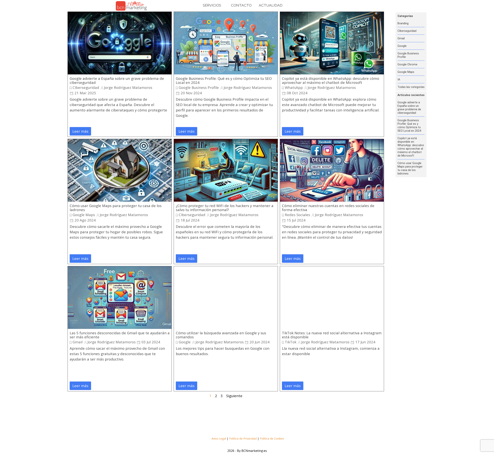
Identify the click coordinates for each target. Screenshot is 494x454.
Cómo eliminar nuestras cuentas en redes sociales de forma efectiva (328, 207)
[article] (120, 74)
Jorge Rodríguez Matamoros (128, 87)
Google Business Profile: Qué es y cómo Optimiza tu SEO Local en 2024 (224, 80)
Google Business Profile (199, 87)
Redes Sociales (297, 214)
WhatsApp (294, 87)
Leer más (80, 131)
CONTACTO (241, 5)
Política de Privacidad (243, 438)
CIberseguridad (86, 87)
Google (185, 341)
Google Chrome (407, 64)
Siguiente (234, 395)
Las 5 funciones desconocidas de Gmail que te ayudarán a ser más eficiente (120, 334)
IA (399, 79)
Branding (403, 23)
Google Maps (84, 214)
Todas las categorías (411, 87)
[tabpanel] (247, 438)
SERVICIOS (212, 5)
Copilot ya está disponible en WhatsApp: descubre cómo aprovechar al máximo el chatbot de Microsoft (330, 80)
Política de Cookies (272, 438)
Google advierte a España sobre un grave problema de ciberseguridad (117, 80)
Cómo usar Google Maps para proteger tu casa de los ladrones (116, 207)
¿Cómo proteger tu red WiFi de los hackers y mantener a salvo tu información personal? (224, 207)
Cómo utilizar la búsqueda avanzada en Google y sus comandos (221, 334)
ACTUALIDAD (271, 5)
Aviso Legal (218, 438)
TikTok (290, 341)
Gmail (78, 341)
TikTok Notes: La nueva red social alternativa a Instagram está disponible (331, 334)
